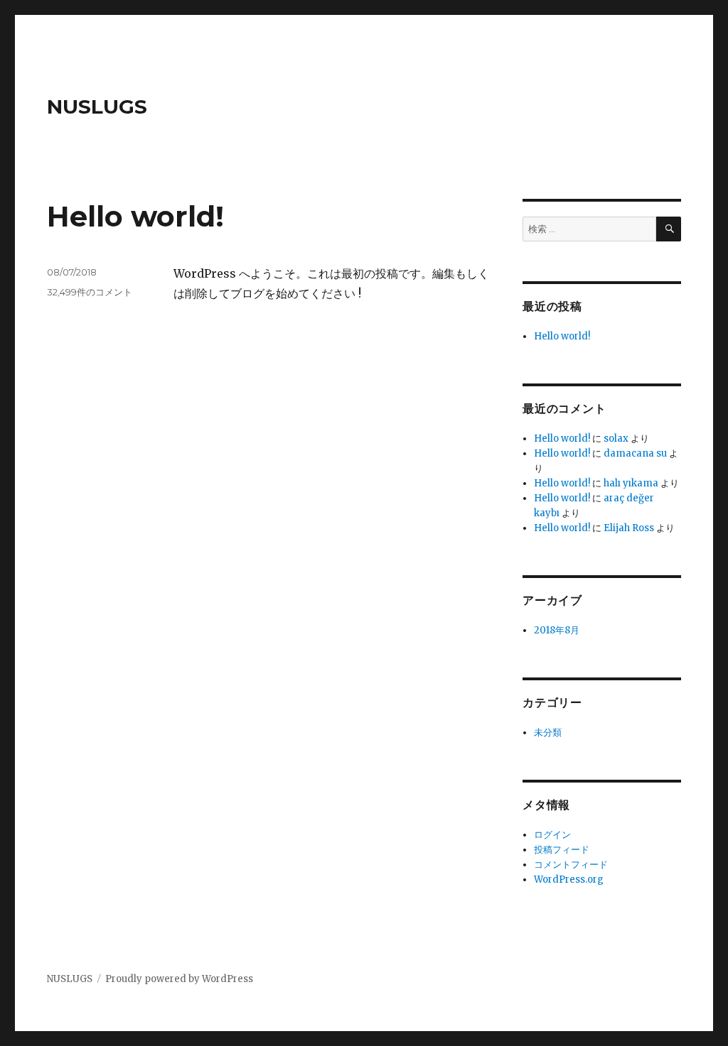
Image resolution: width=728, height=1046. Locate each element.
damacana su (635, 453)
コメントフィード (571, 865)
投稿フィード (561, 850)
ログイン (552, 835)
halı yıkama (631, 483)
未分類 (548, 732)
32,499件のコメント (89, 292)
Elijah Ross (629, 528)
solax (616, 438)
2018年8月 (556, 630)
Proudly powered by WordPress (179, 979)
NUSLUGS (97, 106)
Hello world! (135, 216)
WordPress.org (569, 879)
